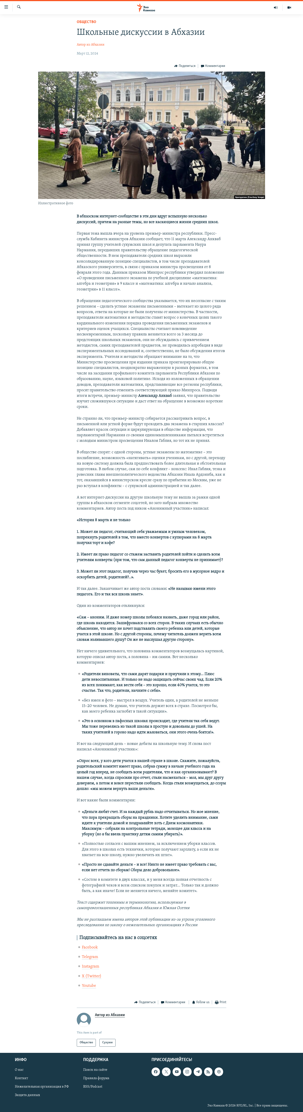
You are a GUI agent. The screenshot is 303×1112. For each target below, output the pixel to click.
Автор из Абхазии (90, 45)
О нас (19, 1070)
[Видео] (289, 7)
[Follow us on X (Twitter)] (166, 1071)
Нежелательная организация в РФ (42, 1087)
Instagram (90, 967)
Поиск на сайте (95, 1070)
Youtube (89, 986)
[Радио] (276, 7)
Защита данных (27, 1095)
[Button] (184, 66)
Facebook (90, 948)
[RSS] (208, 1071)
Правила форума (96, 1078)
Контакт (21, 1078)
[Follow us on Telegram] (198, 1071)
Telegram (90, 957)
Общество (86, 22)
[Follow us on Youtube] (177, 1071)
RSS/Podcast (92, 1087)
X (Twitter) (91, 976)
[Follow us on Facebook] (156, 1071)
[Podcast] (218, 1071)
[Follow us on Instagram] (187, 1071)
